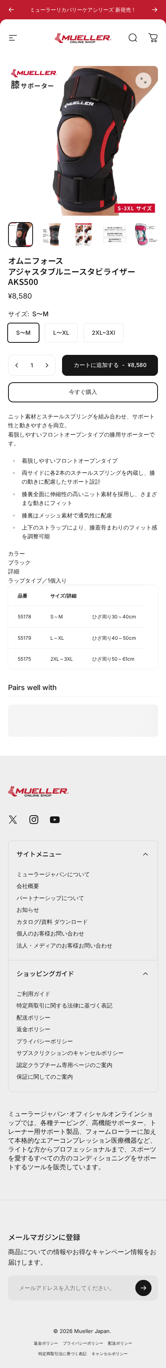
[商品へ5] (146, 234)
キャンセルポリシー (109, 1353)
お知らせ (28, 909)
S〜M (23, 332)
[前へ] (11, 9)
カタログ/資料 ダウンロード (52, 921)
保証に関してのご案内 (45, 1076)
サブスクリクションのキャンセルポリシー (70, 1052)
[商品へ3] (83, 234)
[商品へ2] (51, 234)
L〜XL (61, 332)
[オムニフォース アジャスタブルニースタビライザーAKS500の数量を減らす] (16, 365)
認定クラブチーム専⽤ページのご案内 (64, 1064)
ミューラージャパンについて (53, 874)
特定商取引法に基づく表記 (62, 1353)
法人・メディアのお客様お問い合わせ (64, 945)
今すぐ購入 (83, 392)
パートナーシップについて (50, 897)
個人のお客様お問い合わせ (50, 933)
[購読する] (143, 1288)
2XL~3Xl (103, 332)
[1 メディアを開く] (143, 80)
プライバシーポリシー (45, 1041)
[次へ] (155, 9)
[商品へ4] (114, 234)
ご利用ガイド (33, 993)
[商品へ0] (20, 234)
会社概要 (28, 885)
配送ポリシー (33, 1017)
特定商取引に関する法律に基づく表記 (64, 1005)
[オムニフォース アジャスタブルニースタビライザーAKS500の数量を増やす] (46, 365)
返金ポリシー (33, 1029)
